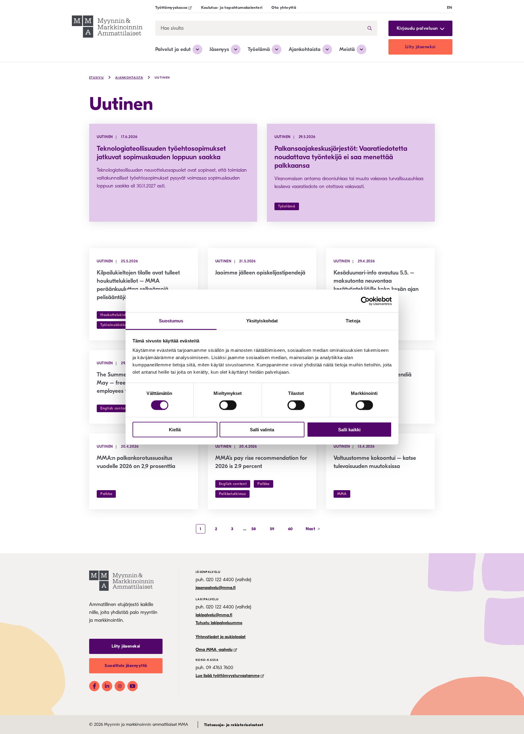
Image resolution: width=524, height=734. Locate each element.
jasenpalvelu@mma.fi (216, 587)
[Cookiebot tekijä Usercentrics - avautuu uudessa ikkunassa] (365, 300)
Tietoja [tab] (353, 320)
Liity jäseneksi (420, 46)
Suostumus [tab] (171, 320)
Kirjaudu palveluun (417, 28)
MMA (341, 494)
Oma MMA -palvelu (214, 649)
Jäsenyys (219, 49)
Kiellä (175, 429)
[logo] (107, 27)
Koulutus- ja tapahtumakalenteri (231, 7)
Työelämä (259, 49)
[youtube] (132, 686)
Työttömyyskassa (171, 7)
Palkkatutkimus (232, 494)
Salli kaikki (349, 429)
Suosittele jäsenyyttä (126, 665)
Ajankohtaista (305, 49)
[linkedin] (107, 686)
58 (253, 529)
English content (114, 408)
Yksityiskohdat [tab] (262, 320)
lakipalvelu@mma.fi (214, 615)
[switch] (228, 405)
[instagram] (119, 686)
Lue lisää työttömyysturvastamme (228, 675)
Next (313, 528)
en (449, 7)
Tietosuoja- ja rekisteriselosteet (234, 724)
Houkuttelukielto (115, 315)
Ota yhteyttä (283, 7)
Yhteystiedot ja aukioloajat (221, 636)
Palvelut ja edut (173, 49)
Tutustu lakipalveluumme (219, 622)
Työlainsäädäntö (115, 325)
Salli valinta (262, 429)
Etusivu (96, 77)
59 (272, 529)
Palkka (106, 494)
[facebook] (94, 686)
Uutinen (162, 77)
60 (290, 529)
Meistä (347, 49)
